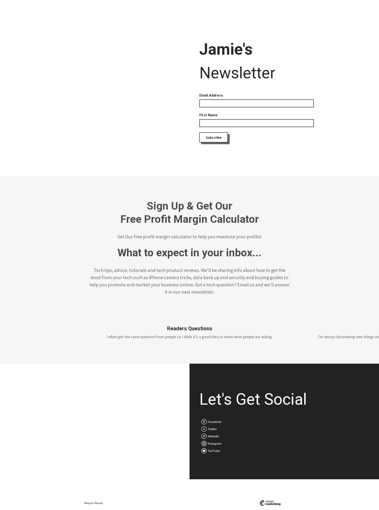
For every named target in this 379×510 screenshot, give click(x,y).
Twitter (212, 429)
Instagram (215, 443)
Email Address (211, 95)
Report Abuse (93, 503)
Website (213, 436)
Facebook (215, 422)
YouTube (214, 451)
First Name (208, 115)
